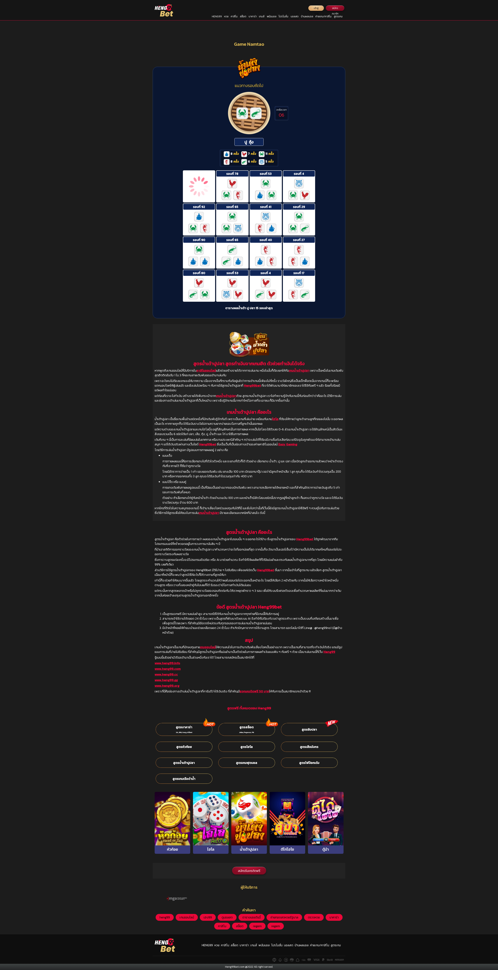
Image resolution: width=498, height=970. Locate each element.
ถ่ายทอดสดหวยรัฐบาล (284, 917)
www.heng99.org (167, 685)
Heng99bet (252, 385)
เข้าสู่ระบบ (316, 8)
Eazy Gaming (287, 444)
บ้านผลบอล (307, 16)
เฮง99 (208, 917)
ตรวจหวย (314, 917)
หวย (226, 16)
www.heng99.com (168, 668)
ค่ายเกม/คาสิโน (323, 16)
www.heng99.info (167, 663)
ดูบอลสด (227, 917)
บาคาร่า (253, 16)
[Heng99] (164, 10)
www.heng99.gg (166, 680)
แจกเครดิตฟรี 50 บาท (254, 691)
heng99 (165, 917)
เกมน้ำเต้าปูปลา (299, 370)
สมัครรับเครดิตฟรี (249, 870)
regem (257, 926)
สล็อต (243, 16)
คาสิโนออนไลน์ (206, 370)
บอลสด (295, 16)
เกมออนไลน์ (208, 647)
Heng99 (329, 651)
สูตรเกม (338, 16)
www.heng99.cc (166, 674)
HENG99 (217, 16)
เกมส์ (261, 16)
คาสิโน (234, 16)
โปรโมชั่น (283, 16)
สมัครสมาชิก (335, 8)
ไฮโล (275, 419)
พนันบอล (271, 16)
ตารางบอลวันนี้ (251, 917)
